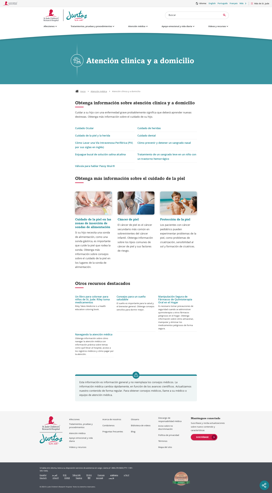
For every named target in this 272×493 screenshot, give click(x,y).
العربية (54, 475)
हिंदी (89, 478)
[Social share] (264, 485)
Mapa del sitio (165, 447)
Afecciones (49, 26)
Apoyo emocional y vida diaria (177, 26)
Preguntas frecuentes (112, 431)
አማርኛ (126, 475)
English (212, 3)
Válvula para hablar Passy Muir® (95, 166)
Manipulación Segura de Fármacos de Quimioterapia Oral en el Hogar (175, 299)
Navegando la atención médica (93, 334)
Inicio (83, 91)
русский (99, 478)
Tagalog (79, 478)
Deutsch (43, 478)
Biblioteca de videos (140, 425)
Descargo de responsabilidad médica (169, 419)
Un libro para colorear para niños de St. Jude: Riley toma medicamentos (92, 299)
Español (43, 475)
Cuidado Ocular (84, 128)
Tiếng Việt (76, 475)
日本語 (67, 478)
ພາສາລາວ (114, 475)
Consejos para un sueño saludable (131, 298)
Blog (133, 431)
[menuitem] (204, 437)
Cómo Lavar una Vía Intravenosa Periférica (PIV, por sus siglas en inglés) (104, 145)
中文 (65, 475)
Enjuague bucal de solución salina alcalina (100, 154)
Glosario (135, 419)
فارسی (111, 478)
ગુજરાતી (55, 478)
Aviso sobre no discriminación (165, 427)
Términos (162, 441)
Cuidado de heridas (149, 128)
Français (234, 3)
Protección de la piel (175, 219)
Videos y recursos (217, 26)
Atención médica (136, 26)
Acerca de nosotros (111, 419)
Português (223, 3)
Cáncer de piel (128, 219)
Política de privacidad (168, 435)
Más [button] (242, 3)
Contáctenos (108, 425)
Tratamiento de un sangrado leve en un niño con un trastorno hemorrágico (166, 156)
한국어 (89, 475)
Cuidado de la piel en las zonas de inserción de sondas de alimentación (93, 223)
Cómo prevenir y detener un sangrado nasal (164, 142)
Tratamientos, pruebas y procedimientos (91, 26)
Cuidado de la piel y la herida (92, 135)
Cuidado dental (146, 135)
